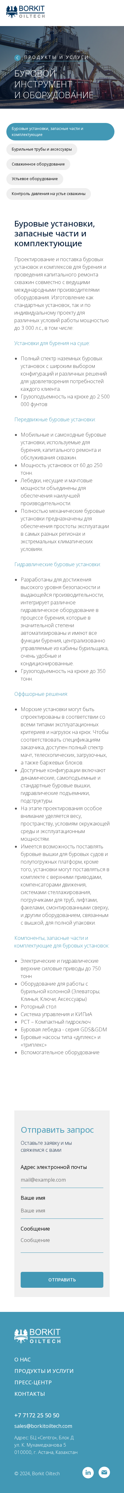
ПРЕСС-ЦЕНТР (33, 1382)
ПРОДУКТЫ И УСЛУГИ (56, 57)
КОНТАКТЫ (29, 1393)
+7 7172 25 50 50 (36, 1415)
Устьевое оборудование (35, 178)
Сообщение (35, 1228)
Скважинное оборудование (38, 164)
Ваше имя (33, 1197)
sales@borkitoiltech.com (43, 1425)
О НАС (22, 1359)
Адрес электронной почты (54, 1167)
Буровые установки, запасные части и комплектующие (47, 131)
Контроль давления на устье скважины (49, 193)
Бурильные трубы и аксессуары (42, 149)
